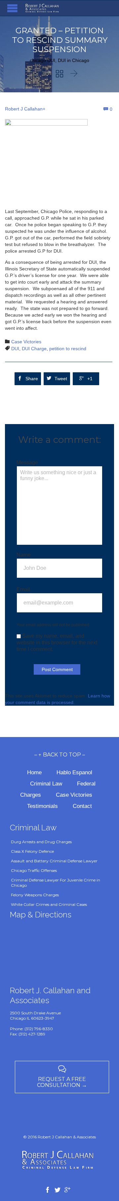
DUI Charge (34, 348)
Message (27, 462)
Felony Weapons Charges (35, 894)
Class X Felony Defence (32, 851)
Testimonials (42, 806)
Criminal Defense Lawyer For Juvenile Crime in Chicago (55, 883)
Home (35, 772)
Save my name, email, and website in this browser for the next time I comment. (57, 642)
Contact (82, 806)
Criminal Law (47, 784)
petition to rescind (67, 348)
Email (23, 589)
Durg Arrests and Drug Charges (41, 841)
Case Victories (26, 341)
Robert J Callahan (24, 108)
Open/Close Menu (12, 8)
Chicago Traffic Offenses (34, 870)
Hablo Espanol (74, 772)
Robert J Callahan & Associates (67, 1136)
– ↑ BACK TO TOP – (59, 755)
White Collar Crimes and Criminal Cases (49, 904)
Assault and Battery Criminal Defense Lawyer (54, 860)
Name (24, 555)
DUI (15, 348)
